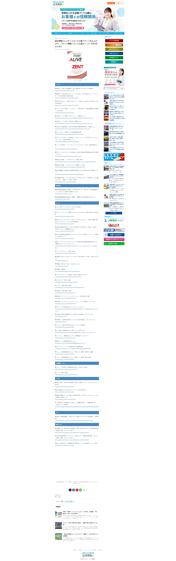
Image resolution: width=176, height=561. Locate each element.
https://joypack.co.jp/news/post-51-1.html (65, 337)
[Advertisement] (77, 461)
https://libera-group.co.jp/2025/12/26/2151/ (65, 303)
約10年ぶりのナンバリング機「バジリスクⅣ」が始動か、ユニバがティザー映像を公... (116, 107)
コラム (82, 33)
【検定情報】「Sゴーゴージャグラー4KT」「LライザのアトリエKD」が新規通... (116, 186)
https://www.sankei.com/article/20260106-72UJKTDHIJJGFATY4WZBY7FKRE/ (74, 420)
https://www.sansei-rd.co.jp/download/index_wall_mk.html (69, 134)
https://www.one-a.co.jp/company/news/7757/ (66, 369)
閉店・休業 (94, 33)
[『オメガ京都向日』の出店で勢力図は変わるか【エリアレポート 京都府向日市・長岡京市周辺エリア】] (106, 143)
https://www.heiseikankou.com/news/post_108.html (67, 271)
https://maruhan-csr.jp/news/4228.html (64, 359)
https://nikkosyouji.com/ (61, 316)
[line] (80, 490)
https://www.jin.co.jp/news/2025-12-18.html (65, 253)
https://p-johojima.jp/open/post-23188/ (64, 238)
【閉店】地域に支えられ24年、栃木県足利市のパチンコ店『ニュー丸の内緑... (116, 196)
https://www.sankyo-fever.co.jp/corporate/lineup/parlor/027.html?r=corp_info (74, 118)
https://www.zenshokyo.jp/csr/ (62, 199)
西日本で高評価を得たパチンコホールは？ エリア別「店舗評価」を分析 (117, 148)
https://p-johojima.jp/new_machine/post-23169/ (66, 105)
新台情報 (70, 33)
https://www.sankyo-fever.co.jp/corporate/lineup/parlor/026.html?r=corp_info (74, 123)
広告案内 (80, 549)
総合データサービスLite (114, 49)
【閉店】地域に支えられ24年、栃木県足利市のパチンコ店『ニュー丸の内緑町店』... (116, 102)
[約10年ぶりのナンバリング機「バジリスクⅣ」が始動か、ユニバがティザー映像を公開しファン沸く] (106, 107)
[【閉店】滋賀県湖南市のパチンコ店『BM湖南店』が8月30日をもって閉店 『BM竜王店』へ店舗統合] (106, 204)
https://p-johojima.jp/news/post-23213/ (64, 216)
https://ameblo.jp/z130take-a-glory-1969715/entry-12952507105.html (72, 439)
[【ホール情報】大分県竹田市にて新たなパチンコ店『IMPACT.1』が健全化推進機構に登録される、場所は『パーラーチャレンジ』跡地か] (106, 118)
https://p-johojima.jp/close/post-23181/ (64, 231)
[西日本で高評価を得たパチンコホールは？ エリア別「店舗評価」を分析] (106, 149)
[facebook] (73, 490)
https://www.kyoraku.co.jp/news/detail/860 (65, 181)
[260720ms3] (114, 85)
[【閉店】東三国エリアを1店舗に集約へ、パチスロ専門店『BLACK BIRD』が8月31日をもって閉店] (106, 168)
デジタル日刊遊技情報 (114, 40)
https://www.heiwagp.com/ (61, 260)
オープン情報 (106, 33)
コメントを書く (69, 501)
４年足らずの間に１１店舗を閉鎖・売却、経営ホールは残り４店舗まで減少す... (116, 138)
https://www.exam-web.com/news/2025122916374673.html (69, 287)
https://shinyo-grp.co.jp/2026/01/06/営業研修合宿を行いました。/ (70, 343)
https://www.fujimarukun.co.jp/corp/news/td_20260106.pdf (69, 174)
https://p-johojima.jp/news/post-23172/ (64, 112)
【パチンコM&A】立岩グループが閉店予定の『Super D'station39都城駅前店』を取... (116, 97)
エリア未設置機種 (114, 44)
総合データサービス (114, 53)
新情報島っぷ (114, 61)
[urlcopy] (83, 490)
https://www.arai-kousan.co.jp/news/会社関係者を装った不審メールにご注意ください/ (75, 332)
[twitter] (70, 490)
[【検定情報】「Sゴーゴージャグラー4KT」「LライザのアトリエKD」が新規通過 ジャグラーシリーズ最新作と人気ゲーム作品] (106, 186)
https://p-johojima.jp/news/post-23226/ (64, 223)
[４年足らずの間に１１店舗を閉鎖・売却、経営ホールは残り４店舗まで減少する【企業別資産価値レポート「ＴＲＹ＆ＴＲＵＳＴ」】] (106, 138)
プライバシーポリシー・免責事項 (90, 549)
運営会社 (75, 549)
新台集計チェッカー (114, 57)
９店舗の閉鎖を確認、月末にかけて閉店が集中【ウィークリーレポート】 (116, 128)
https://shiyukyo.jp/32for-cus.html (63, 193)
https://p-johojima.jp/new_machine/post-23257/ (66, 98)
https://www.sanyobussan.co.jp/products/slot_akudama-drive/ (70, 167)
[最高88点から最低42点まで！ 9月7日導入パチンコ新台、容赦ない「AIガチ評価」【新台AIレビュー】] (106, 113)
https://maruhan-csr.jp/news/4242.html (64, 354)
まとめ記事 (59, 496)
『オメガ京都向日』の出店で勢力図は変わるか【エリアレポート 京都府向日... (116, 144)
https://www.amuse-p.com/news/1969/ (64, 327)
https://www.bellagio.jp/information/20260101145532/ (68, 276)
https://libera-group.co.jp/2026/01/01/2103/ (65, 298)
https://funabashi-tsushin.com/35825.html (65, 399)
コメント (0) (65, 49)
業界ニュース (58, 33)
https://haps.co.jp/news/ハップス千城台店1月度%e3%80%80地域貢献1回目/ (73, 348)
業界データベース (117, 33)
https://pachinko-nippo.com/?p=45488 (64, 445)
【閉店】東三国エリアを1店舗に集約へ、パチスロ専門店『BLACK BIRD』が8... (116, 167)
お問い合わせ (100, 549)
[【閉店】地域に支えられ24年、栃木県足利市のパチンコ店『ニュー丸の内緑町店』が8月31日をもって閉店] (106, 102)
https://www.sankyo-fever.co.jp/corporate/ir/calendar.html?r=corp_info (72, 128)
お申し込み (111, 3)
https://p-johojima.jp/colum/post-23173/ (65, 386)
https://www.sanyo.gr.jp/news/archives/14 (65, 292)
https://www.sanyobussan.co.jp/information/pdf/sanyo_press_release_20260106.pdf (75, 161)
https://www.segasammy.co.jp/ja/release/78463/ (67, 141)
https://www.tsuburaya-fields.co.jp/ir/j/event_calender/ (68, 156)
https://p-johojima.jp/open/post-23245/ (64, 209)
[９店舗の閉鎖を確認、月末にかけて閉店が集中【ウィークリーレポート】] (106, 127)
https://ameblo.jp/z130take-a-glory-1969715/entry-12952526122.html (72, 432)
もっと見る (113, 213)
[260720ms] (88, 30)
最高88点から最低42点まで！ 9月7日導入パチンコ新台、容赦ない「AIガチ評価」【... (116, 113)
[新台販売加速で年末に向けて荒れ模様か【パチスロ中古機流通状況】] (106, 133)
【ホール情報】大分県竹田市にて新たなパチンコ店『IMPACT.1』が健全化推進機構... (116, 118)
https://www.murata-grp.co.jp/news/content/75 (66, 282)
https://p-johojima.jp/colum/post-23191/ (64, 392)
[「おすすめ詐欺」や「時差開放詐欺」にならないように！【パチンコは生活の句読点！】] (106, 176)
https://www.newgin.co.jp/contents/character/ (66, 149)
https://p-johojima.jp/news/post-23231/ (64, 90)
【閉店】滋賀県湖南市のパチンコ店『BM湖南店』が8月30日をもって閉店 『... (116, 204)
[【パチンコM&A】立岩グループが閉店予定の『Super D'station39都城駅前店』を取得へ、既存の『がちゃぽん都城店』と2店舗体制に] (106, 96)
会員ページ (120, 3)
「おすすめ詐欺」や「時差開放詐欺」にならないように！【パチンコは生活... (116, 176)
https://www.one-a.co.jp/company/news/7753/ (66, 374)
